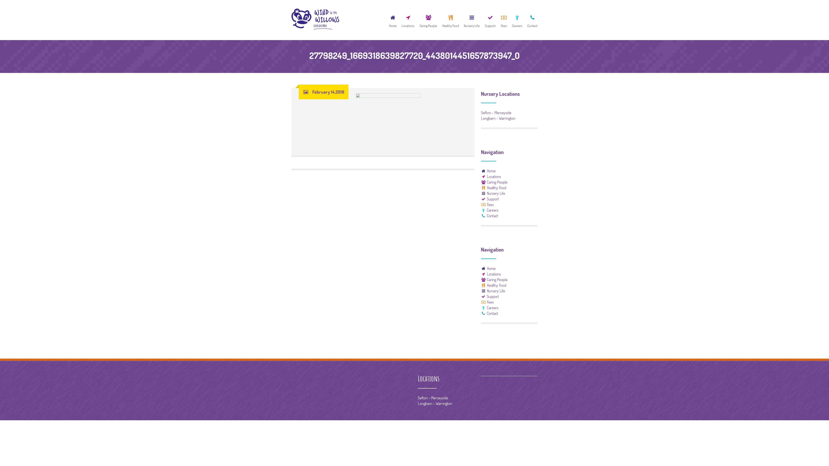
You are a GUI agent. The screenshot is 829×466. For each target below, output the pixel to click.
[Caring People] (428, 19)
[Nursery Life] (472, 19)
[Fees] (504, 19)
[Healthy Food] (450, 19)
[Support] (490, 19)
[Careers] (517, 19)
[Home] (393, 19)
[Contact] (531, 19)
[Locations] (408, 19)
